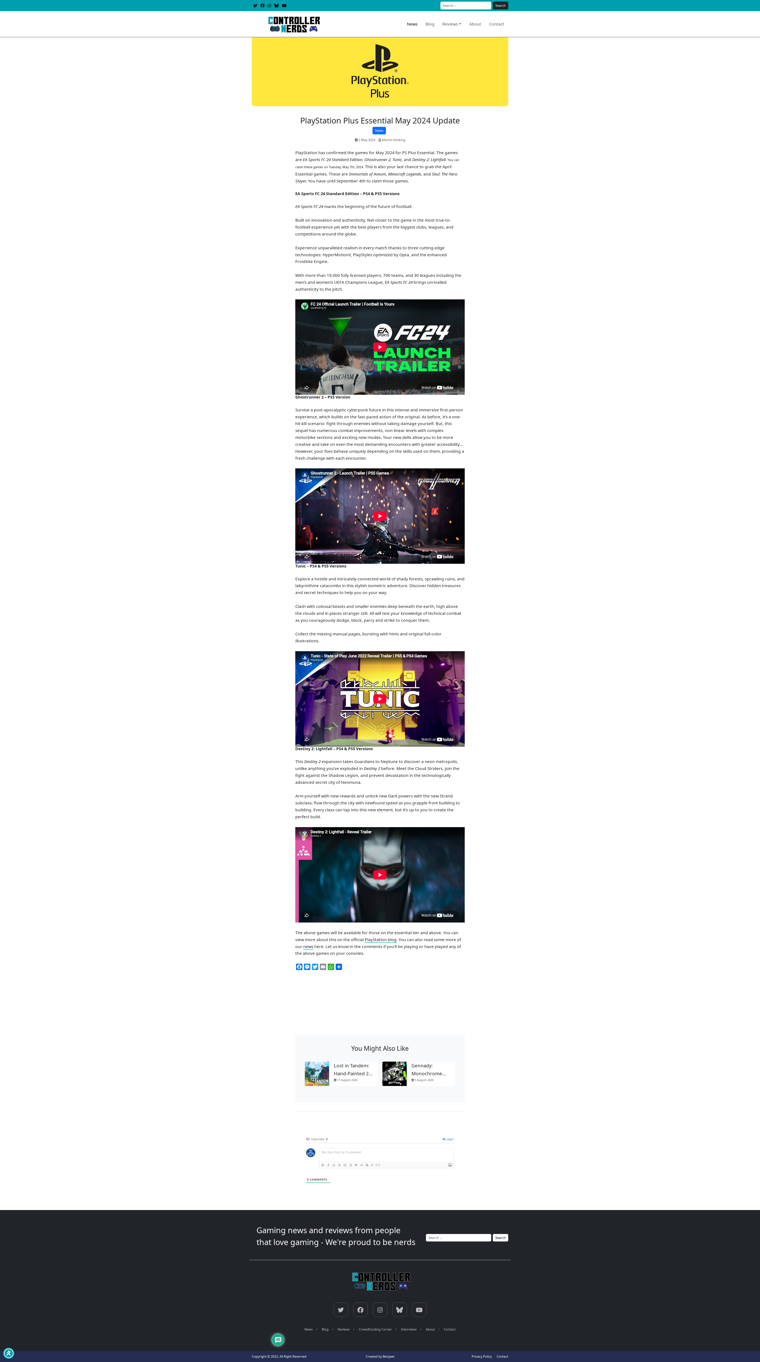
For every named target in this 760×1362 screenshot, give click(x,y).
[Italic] (328, 1165)
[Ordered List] (345, 1165)
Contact (496, 24)
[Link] (367, 1165)
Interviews (409, 1329)
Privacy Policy (482, 1356)
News (412, 24)
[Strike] (339, 1165)
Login (450, 1139)
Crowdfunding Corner (375, 1329)
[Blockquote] (356, 1165)
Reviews (450, 24)
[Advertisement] (380, 1005)
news (308, 946)
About (475, 24)
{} (372, 1164)
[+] (378, 1164)
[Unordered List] (350, 1165)
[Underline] (334, 1165)
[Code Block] (361, 1165)
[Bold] (323, 1165)
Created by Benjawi (380, 1356)
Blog (430, 24)
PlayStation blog (380, 939)
